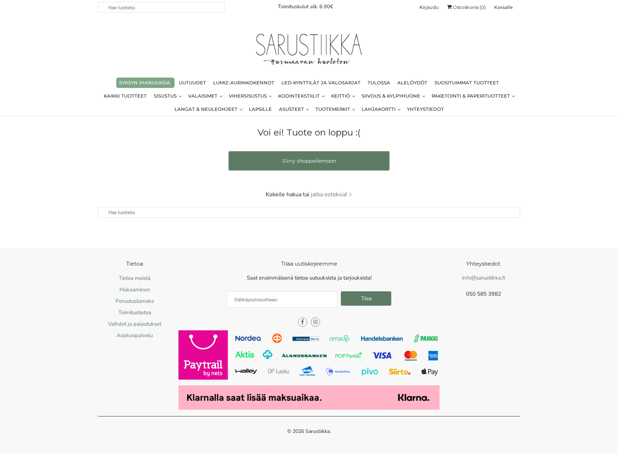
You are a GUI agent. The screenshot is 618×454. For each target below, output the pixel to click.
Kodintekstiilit (299, 96)
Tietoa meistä (135, 278)
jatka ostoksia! (330, 194)
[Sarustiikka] (309, 51)
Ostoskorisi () (469, 7)
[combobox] (161, 7)
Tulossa (379, 82)
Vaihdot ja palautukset (134, 323)
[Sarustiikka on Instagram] (315, 322)
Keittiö (341, 96)
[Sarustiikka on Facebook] (302, 322)
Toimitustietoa (134, 312)
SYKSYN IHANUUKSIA (144, 82)
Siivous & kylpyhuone (392, 96)
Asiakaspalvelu (135, 335)
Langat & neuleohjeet (207, 109)
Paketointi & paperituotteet (471, 96)
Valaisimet (203, 96)
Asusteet (292, 109)
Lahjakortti (379, 109)
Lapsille (260, 109)
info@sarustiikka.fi (483, 277)
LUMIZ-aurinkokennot (243, 82)
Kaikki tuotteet (125, 96)
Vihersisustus (248, 96)
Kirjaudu (429, 7)
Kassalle (503, 7)
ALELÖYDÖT (412, 82)
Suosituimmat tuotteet (467, 82)
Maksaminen (134, 289)
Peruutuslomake (135, 301)
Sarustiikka (317, 431)
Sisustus (166, 96)
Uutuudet (192, 82)
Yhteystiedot (425, 109)
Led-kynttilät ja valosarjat (320, 82)
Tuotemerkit (333, 109)
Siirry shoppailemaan (309, 161)
